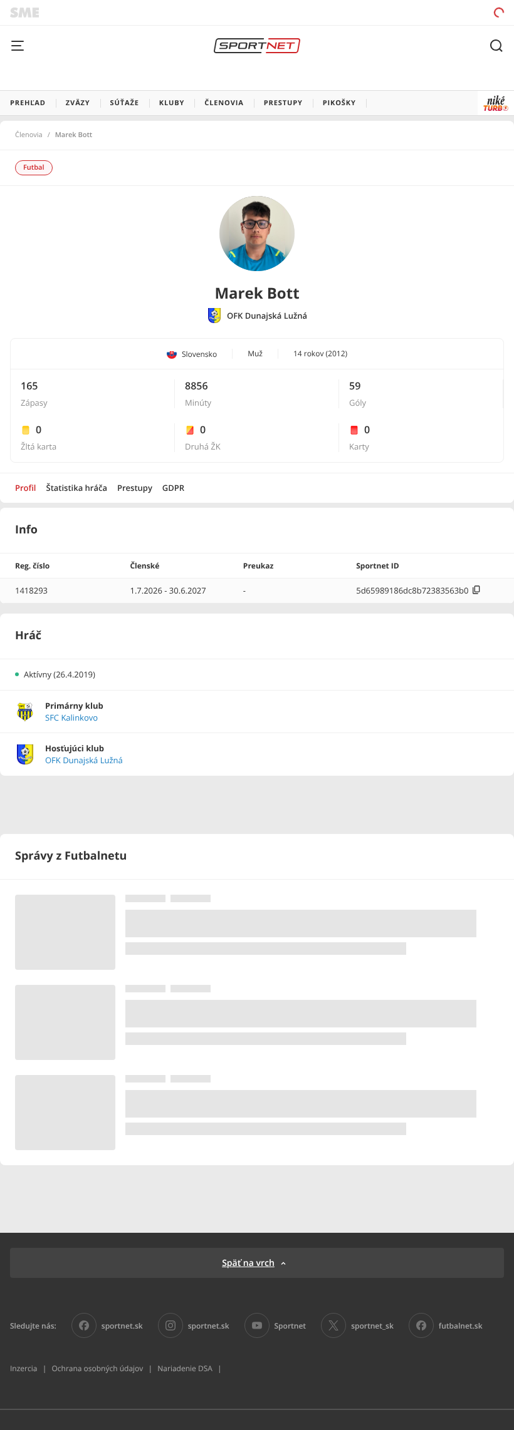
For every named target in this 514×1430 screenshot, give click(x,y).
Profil (25, 487)
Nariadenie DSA (184, 1368)
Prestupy (134, 487)
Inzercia (23, 1368)
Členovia (29, 135)
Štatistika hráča (76, 487)
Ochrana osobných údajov (97, 1368)
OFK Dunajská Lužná (267, 316)
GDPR (173, 487)
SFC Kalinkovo (71, 717)
